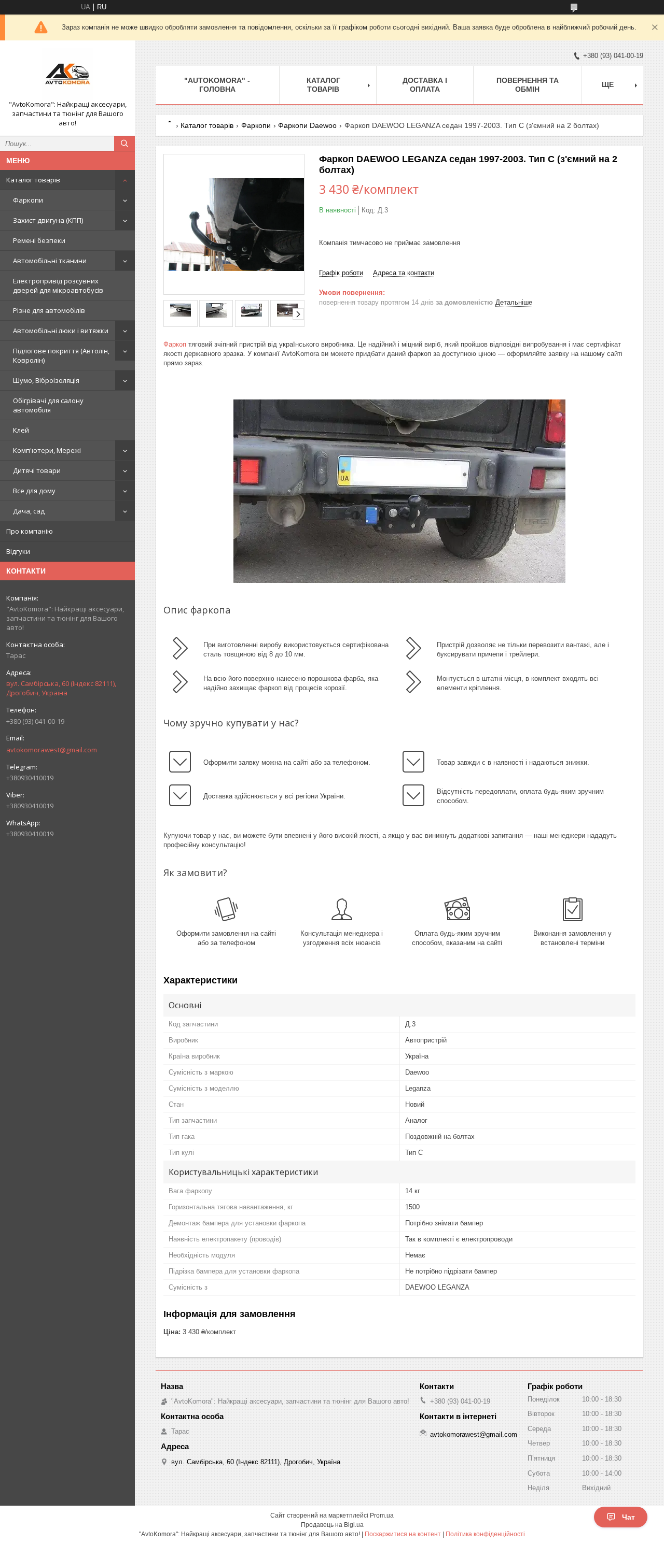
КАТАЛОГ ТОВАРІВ (323, 84)
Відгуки (18, 551)
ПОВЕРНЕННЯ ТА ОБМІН (527, 84)
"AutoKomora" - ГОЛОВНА (217, 84)
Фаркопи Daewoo (307, 125)
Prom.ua (382, 1515)
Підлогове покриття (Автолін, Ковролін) (61, 355)
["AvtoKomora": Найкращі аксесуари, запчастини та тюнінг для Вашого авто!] (67, 74)
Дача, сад (29, 511)
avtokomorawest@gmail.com (51, 749)
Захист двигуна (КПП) (48, 220)
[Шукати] (124, 143)
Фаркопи (28, 200)
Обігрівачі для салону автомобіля (48, 405)
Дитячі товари (37, 470)
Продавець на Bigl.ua (332, 1524)
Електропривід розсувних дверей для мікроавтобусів (58, 285)
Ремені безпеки (39, 240)
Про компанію (29, 531)
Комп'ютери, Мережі (47, 450)
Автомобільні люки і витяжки (60, 330)
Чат (628, 1517)
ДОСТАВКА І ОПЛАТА (425, 84)
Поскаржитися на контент (403, 1534)
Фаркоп (174, 344)
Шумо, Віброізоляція (46, 380)
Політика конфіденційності (485, 1534)
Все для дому (34, 490)
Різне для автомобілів (49, 310)
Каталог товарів (33, 179)
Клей (21, 430)
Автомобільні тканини (50, 260)
